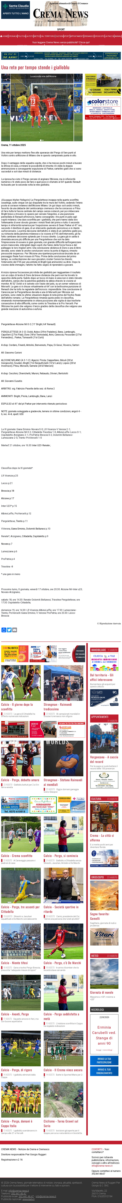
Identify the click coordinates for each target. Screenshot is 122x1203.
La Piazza (109, 36)
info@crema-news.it (102, 1194)
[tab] (41, 140)
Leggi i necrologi (104, 1093)
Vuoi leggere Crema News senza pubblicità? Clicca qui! (61, 42)
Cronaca (13, 36)
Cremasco (89, 36)
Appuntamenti (76, 36)
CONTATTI (97, 1178)
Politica (21, 36)
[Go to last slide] (5, 108)
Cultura (59, 36)
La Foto (29, 36)
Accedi (101, 46)
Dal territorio (48, 36)
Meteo (37, 36)
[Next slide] (79, 108)
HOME (5, 36)
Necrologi (22, 46)
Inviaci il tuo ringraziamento (104, 1114)
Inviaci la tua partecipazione (104, 1103)
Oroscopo (99, 36)
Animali (118, 36)
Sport (66, 36)
